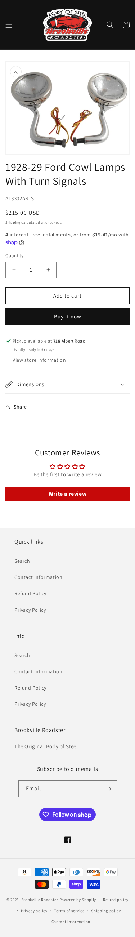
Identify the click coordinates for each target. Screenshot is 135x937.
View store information (39, 360)
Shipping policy (106, 910)
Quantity (14, 256)
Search (22, 561)
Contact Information (38, 577)
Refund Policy (30, 593)
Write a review (67, 493)
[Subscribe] (109, 788)
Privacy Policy (30, 610)
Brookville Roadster (39, 899)
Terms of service (69, 910)
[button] (9, 25)
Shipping (13, 222)
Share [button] (20, 406)
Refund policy (116, 899)
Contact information (70, 921)
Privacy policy (34, 910)
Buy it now (67, 316)
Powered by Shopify (77, 899)
